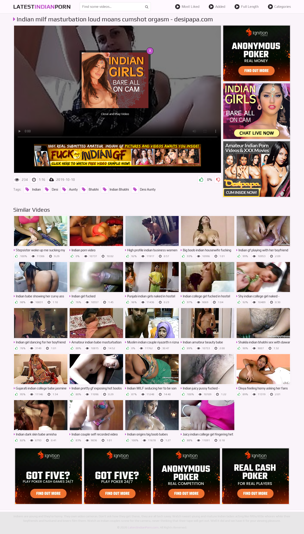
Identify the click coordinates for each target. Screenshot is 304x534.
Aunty (73, 189)
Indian (36, 189)
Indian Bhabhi (119, 189)
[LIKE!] (201, 179)
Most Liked (190, 6)
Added (220, 6)
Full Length (250, 6)
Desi (55, 189)
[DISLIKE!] (218, 179)
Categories (282, 6)
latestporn (42, 6)
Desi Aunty (148, 189)
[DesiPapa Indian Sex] (256, 169)
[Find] (146, 6)
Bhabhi (94, 189)
